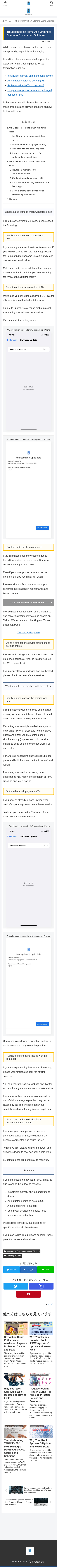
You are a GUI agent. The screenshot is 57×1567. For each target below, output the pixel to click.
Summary (14, 199)
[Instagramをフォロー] (41, 1286)
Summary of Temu (13, 1256)
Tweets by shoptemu (28, 632)
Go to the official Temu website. (28, 602)
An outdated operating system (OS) (26, 80)
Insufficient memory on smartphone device (30, 75)
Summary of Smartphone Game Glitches (23, 1251)
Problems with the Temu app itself (25, 85)
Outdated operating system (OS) (27, 178)
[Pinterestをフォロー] (28, 1294)
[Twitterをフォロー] (15, 1286)
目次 (24, 121)
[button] (51, 768)
